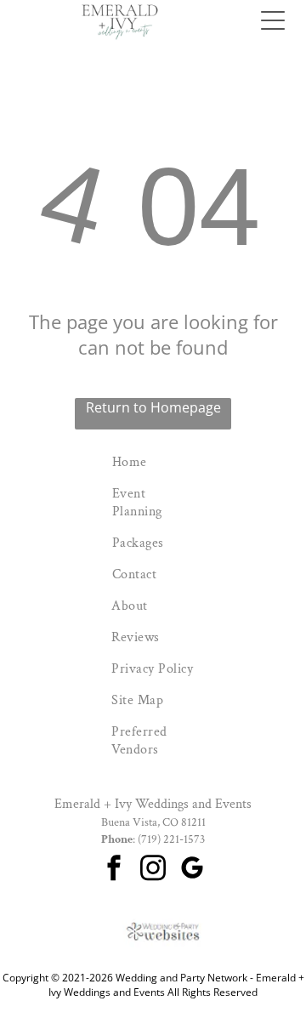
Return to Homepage (153, 407)
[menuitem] (153, 462)
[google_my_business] (192, 870)
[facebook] (113, 870)
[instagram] (153, 870)
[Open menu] (273, 20)
